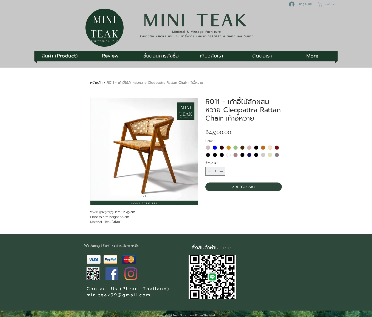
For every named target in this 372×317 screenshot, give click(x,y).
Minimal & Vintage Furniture (196, 31)
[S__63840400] (93, 273)
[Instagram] (130, 273)
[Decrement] (209, 171)
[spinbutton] (215, 171)
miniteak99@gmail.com (119, 295)
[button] (327, 4)
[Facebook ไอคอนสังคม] (111, 273)
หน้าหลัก (96, 82)
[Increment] (222, 171)
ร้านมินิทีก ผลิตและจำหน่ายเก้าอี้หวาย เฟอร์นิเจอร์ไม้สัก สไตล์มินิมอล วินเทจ (197, 36)
